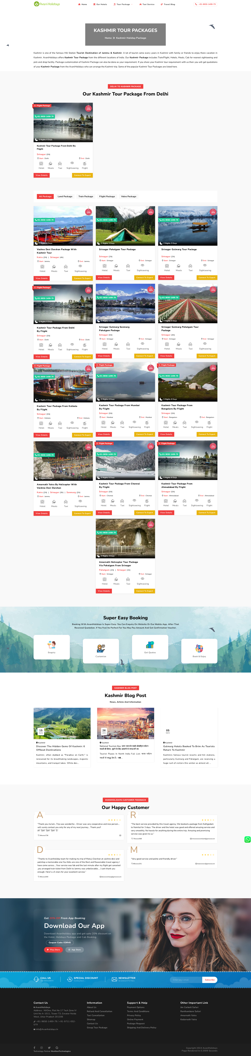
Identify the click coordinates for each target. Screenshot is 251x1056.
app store (76, 949)
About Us (91, 1007)
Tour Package (124, 4)
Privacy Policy (134, 1015)
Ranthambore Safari (190, 1011)
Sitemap (91, 1019)
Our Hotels (101, 4)
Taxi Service (149, 4)
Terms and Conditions (138, 1011)
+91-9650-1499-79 (45, 116)
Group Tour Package (97, 1027)
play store (55, 949)
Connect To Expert (82, 175)
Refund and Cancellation (99, 1011)
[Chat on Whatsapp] (247, 839)
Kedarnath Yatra (188, 1019)
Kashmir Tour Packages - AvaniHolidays (47, 4)
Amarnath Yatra (188, 1015)
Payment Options (135, 1007)
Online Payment (135, 1019)
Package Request (136, 1023)
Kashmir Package (139, 57)
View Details (42, 175)
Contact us (92, 1023)
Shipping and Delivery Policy (141, 1027)
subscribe (210, 979)
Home (84, 4)
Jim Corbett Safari (189, 1007)
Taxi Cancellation (96, 1015)
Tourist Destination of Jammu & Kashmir (99, 52)
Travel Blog (169, 4)
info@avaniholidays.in (47, 1029)
